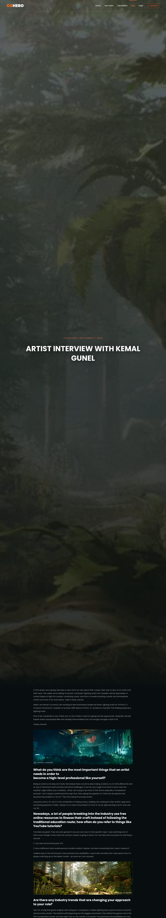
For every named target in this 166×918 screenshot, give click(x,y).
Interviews (70, 338)
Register (153, 6)
